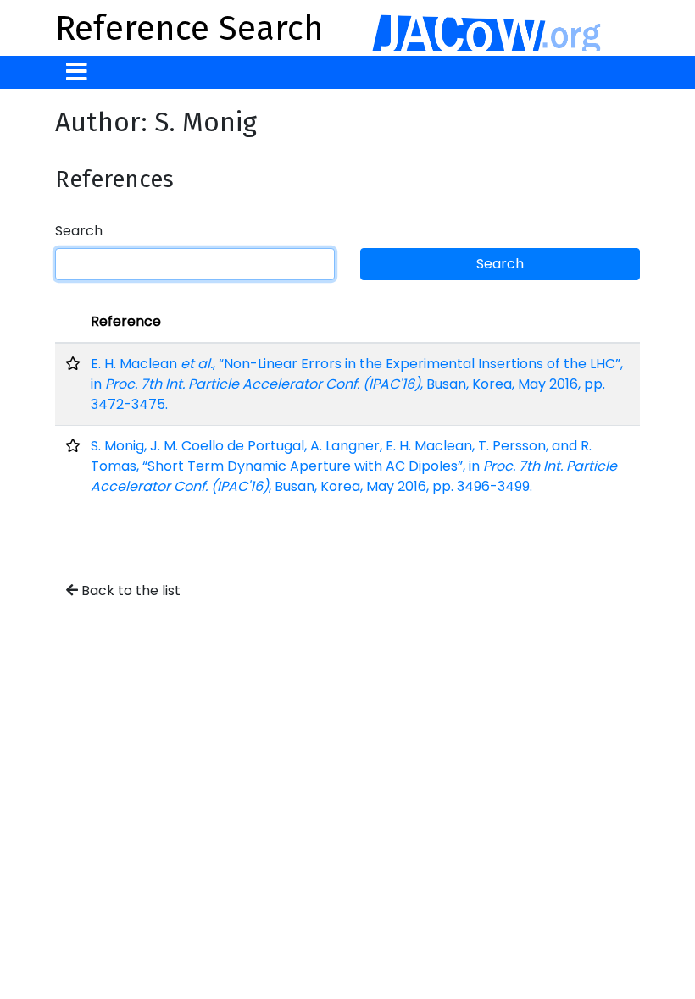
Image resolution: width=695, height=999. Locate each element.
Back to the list (129, 590)
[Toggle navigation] (76, 72)
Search (79, 230)
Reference (126, 321)
